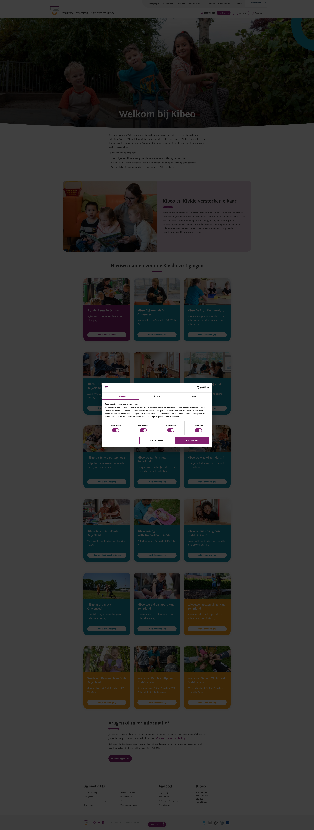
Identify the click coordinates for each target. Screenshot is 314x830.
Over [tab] (194, 396)
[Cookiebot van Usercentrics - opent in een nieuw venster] (198, 388)
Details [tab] (157, 396)
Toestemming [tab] (120, 396)
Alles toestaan (192, 440)
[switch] (143, 430)
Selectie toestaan (156, 440)
